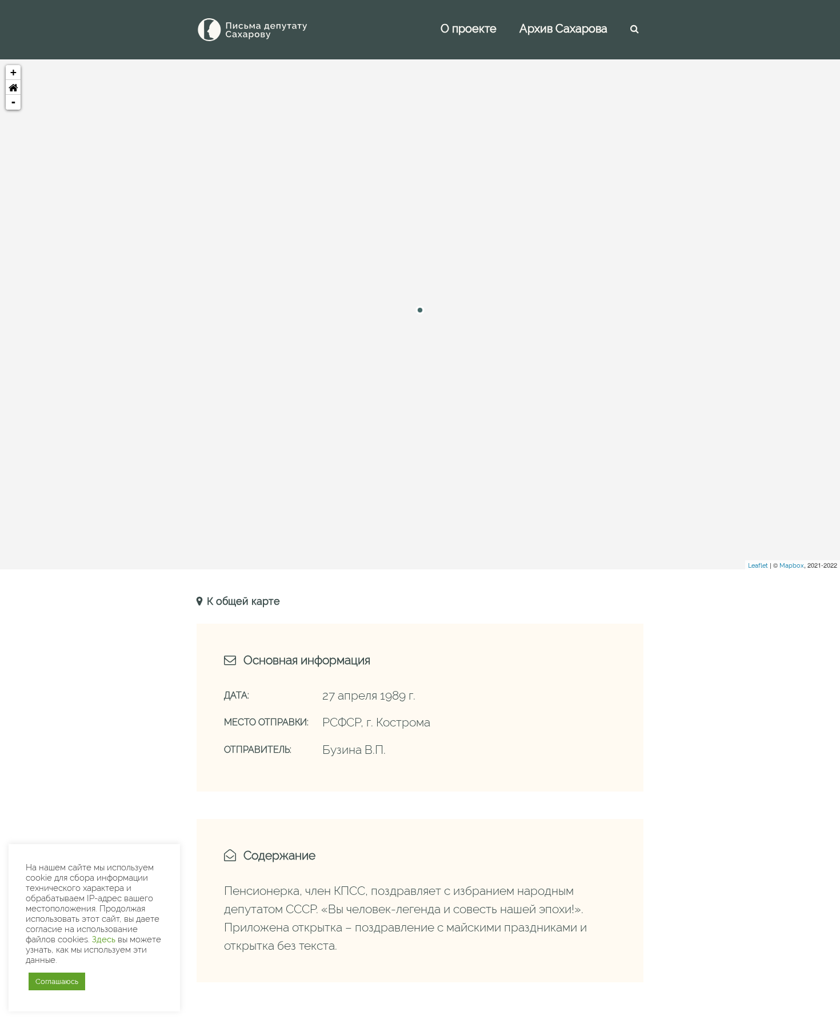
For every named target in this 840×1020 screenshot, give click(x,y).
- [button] (13, 102)
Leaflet (758, 565)
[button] (13, 87)
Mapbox (791, 565)
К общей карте (242, 601)
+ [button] (13, 72)
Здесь (103, 939)
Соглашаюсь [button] (56, 981)
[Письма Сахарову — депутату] (268, 29)
